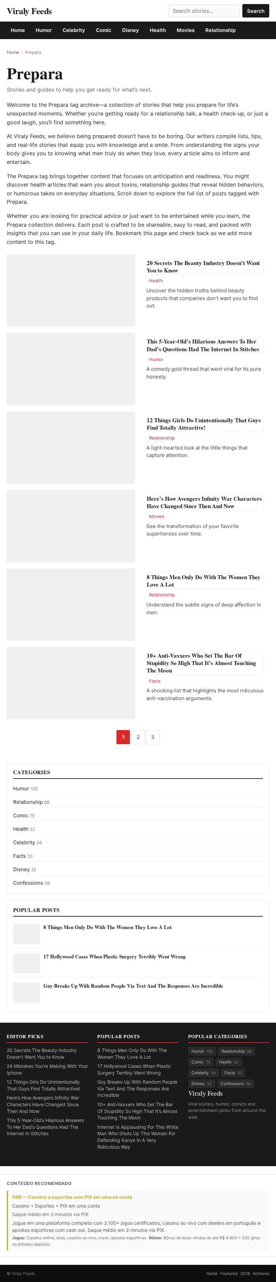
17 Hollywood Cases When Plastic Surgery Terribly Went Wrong (114, 956)
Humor (44, 30)
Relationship (220, 30)
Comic (103, 30)
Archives (261, 1273)
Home (18, 30)
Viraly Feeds (29, 11)
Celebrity (74, 30)
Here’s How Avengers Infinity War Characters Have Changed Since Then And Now (43, 1104)
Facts (155, 681)
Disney (130, 30)
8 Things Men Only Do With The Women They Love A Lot (107, 927)
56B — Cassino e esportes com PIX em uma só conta (72, 1197)
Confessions (31, 883)
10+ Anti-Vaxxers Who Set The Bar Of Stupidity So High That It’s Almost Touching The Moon (137, 1111)
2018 (245, 1273)
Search (256, 11)
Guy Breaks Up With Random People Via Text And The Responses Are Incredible (133, 985)
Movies (186, 30)
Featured (228, 1273)
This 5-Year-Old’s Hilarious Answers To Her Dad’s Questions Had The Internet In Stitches (45, 1126)
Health (158, 30)
